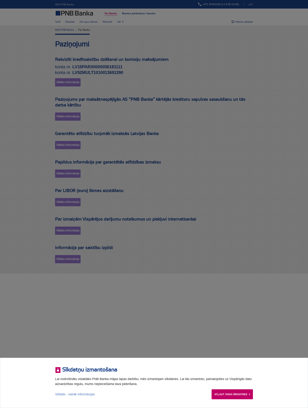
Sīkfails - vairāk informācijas (75, 394)
